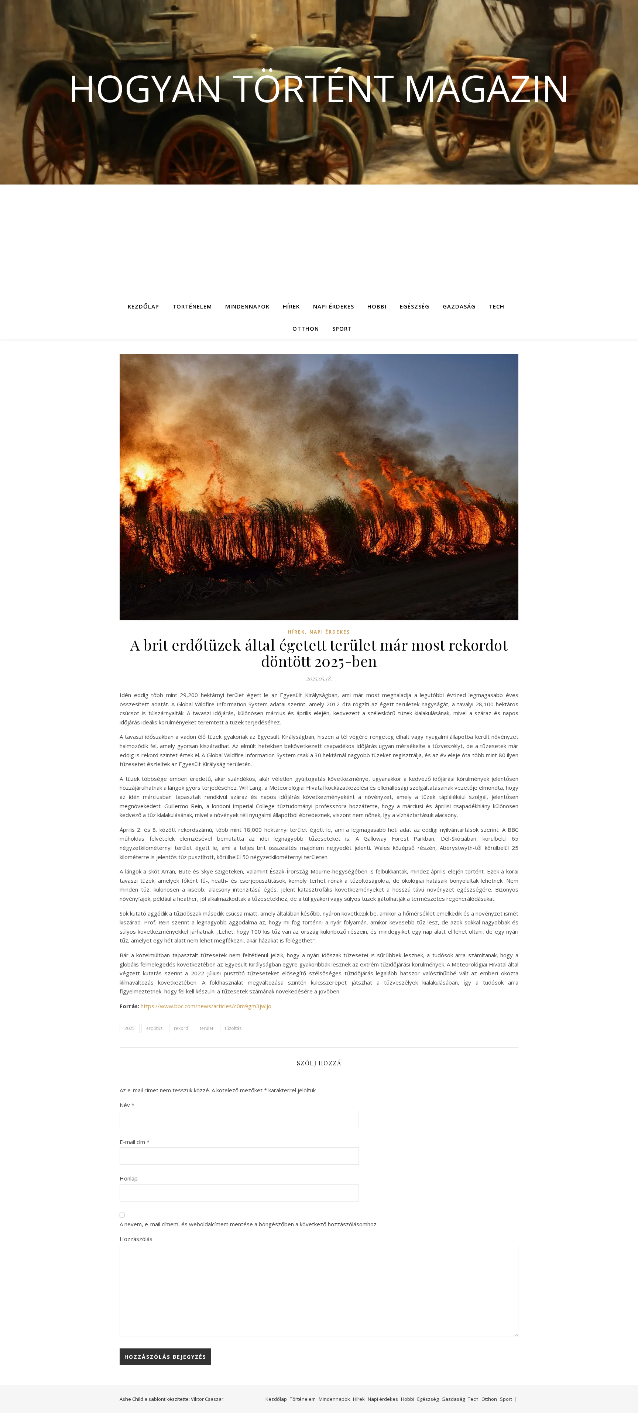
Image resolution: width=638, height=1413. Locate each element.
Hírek (291, 306)
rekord (181, 1028)
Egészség (414, 306)
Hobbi (377, 306)
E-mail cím (135, 1141)
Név (127, 1105)
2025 (129, 1028)
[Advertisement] (319, 240)
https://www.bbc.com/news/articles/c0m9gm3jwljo (206, 1006)
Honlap (129, 1178)
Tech (496, 306)
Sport (342, 328)
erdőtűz (154, 1028)
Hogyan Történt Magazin (319, 87)
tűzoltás (233, 1028)
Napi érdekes (333, 306)
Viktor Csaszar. (207, 1399)
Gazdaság (459, 306)
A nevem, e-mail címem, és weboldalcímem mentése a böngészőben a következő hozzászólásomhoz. (249, 1224)
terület (206, 1028)
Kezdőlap (143, 306)
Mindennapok (247, 306)
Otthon (305, 328)
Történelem (192, 306)
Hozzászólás (136, 1239)
